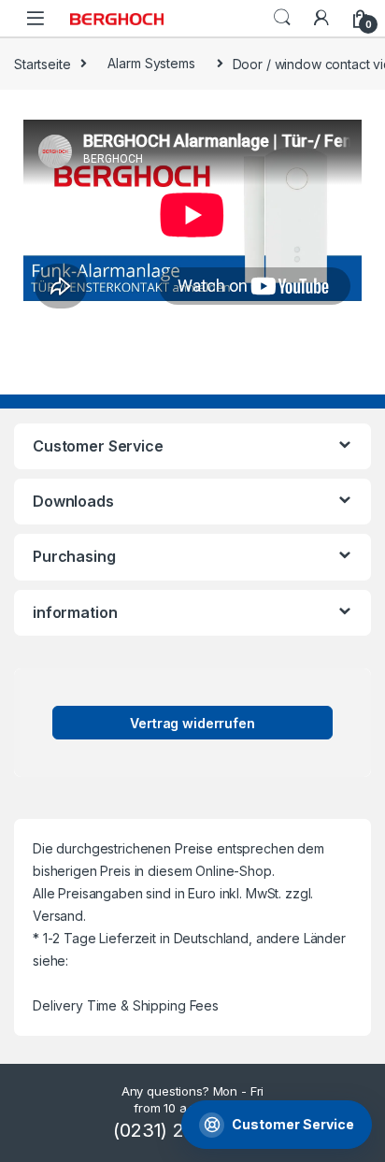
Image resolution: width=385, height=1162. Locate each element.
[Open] (35, 18)
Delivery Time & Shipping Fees (126, 1005)
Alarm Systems (150, 63)
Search (282, 17)
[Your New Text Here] (321, 18)
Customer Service (293, 1124)
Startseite (42, 63)
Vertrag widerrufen (192, 723)
